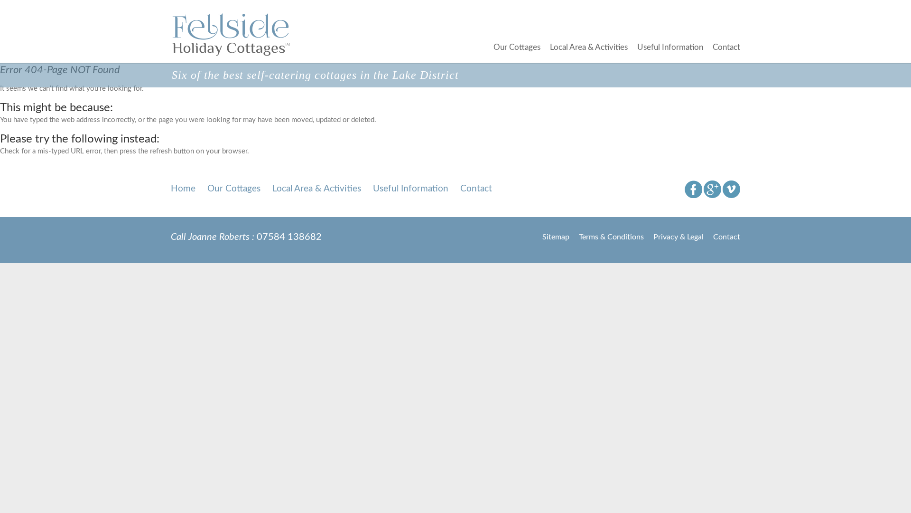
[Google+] (712, 189)
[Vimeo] (731, 189)
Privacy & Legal (678, 237)
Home (183, 188)
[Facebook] (693, 189)
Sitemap (555, 237)
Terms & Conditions (611, 237)
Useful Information (670, 47)
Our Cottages (516, 47)
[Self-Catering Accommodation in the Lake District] (232, 34)
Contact (726, 47)
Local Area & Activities (589, 47)
